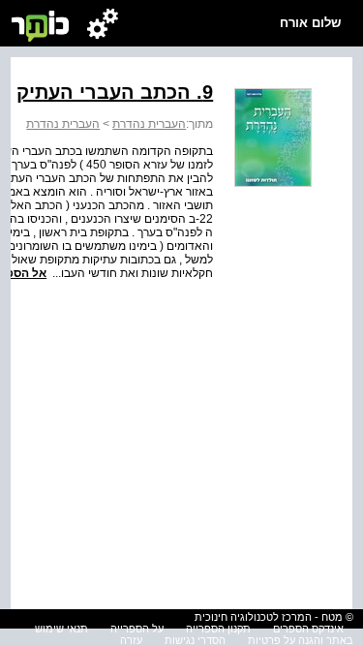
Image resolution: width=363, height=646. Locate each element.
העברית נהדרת (149, 124)
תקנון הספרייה (218, 628)
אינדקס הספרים (308, 628)
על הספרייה (137, 628)
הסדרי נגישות (195, 640)
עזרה (131, 640)
